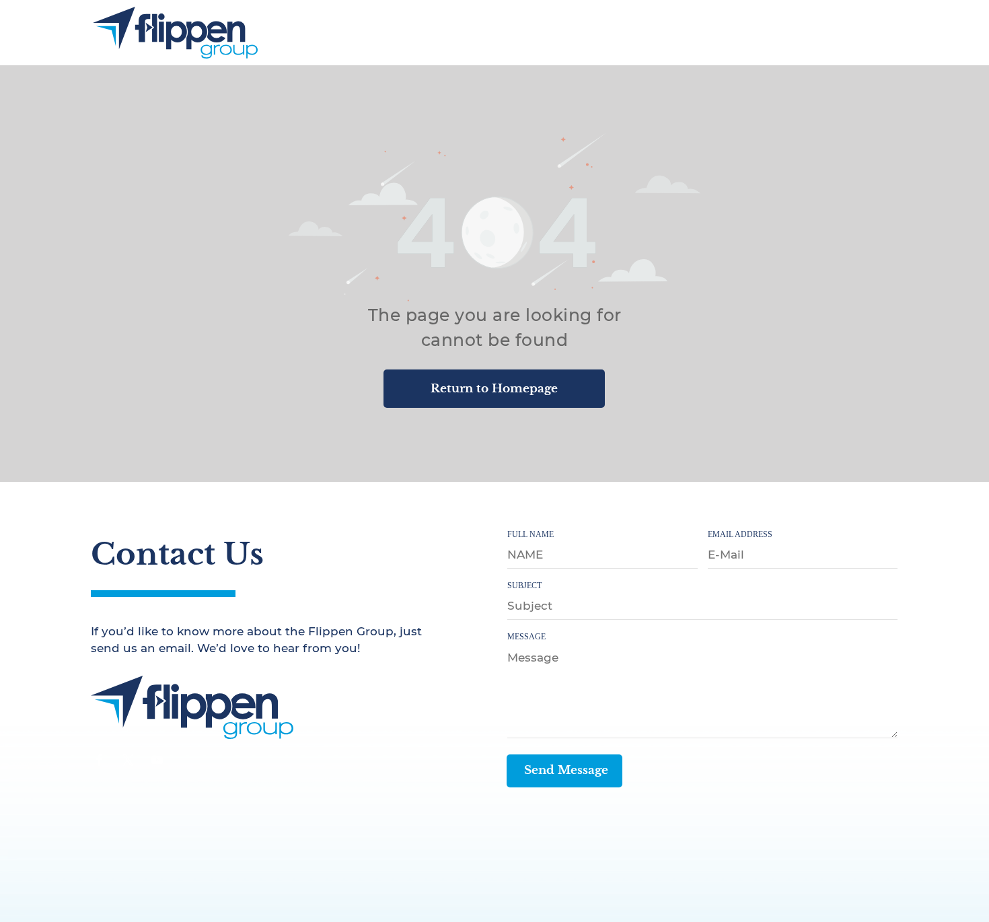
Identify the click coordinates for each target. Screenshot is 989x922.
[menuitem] (592, 31)
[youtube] (157, 762)
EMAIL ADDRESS (740, 534)
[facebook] (99, 762)
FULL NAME (530, 534)
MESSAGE (526, 636)
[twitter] (128, 762)
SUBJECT (524, 585)
